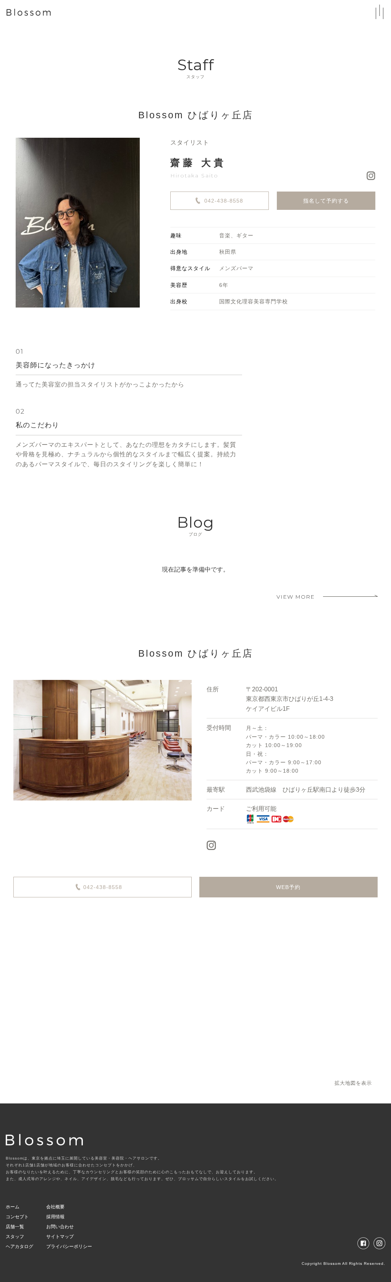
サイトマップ (60, 1236)
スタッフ (15, 1236)
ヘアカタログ (19, 1246)
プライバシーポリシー (69, 1246)
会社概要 (55, 1207)
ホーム (12, 1207)
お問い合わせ (60, 1226)
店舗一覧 (15, 1226)
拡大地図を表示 (353, 1083)
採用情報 (55, 1216)
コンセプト (17, 1216)
